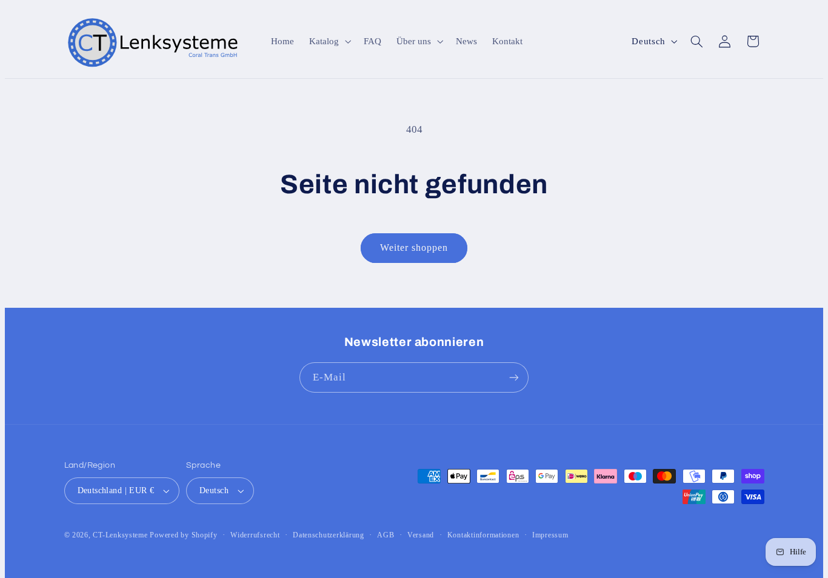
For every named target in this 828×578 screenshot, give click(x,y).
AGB (385, 535)
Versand (420, 535)
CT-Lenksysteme (120, 535)
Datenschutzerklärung (328, 535)
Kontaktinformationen (483, 535)
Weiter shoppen (414, 247)
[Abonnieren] (514, 377)
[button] (329, 41)
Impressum (550, 535)
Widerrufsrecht (254, 535)
